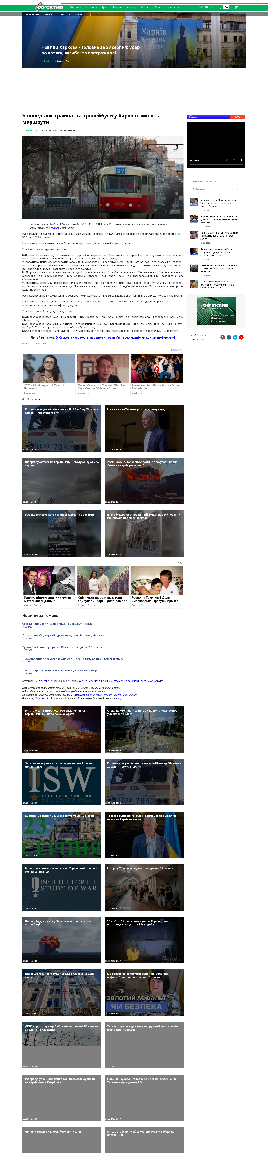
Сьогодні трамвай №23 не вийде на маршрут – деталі (57, 623)
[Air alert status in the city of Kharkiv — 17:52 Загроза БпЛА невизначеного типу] (90, 14)
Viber (89, 695)
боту (118, 698)
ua (207, 7)
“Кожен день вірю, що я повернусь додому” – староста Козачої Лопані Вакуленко (219, 219)
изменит (82, 681)
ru (212, 7)
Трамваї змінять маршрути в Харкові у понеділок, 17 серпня (62, 647)
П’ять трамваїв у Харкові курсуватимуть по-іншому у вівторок (63, 635)
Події (157, 7)
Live (200, 7)
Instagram (79, 695)
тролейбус (147, 681)
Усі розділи (170, 7)
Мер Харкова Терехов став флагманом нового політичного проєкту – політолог (217, 284)
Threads (97, 695)
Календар (132, 7)
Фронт (105, 7)
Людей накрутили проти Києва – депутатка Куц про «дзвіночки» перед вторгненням (217, 252)
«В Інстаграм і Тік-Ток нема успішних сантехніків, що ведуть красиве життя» (219, 235)
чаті (104, 691)
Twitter (235, 337)
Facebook (67, 695)
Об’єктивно (76, 7)
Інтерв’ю (117, 7)
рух (111, 681)
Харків (65, 681)
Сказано (145, 7)
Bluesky (132, 695)
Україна (55, 681)
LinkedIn (107, 695)
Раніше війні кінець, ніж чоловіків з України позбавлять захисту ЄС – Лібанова (218, 268)
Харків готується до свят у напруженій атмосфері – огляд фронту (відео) (84, 50)
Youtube (39, 698)
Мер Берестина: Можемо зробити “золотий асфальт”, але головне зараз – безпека (218, 202)
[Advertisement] (134, 89)
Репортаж (91, 7)
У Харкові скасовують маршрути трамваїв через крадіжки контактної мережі (115, 337)
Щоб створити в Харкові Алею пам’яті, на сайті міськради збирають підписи (73, 659)
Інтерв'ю (197, 181)
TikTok (48, 698)
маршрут (94, 681)
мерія (104, 681)
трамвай (119, 681)
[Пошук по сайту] (219, 7)
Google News (120, 695)
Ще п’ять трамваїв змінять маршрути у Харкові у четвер (59, 670)
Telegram (53, 691)
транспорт (132, 681)
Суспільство (31, 130)
